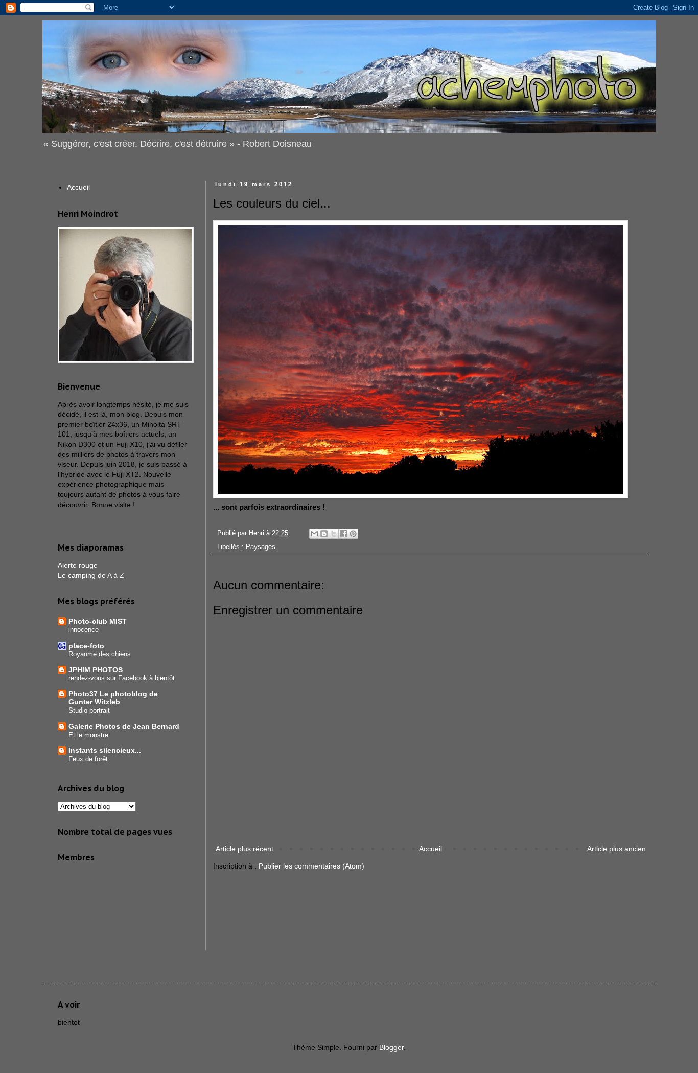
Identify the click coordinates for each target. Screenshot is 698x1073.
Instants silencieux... (104, 750)
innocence (83, 629)
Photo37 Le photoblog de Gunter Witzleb (113, 698)
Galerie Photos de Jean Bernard (123, 726)
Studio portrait (89, 710)
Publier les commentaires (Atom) (311, 866)
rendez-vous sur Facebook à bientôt (121, 678)
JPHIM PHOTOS (95, 670)
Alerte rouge (78, 565)
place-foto (86, 646)
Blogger (391, 1047)
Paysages (260, 547)
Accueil (430, 848)
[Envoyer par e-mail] (314, 534)
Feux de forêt (88, 759)
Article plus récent (244, 848)
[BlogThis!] (324, 534)
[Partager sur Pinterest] (353, 534)
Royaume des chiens (99, 654)
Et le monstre (88, 735)
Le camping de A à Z (91, 575)
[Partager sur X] (334, 534)
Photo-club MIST (97, 621)
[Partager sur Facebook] (343, 534)
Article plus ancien (616, 848)
